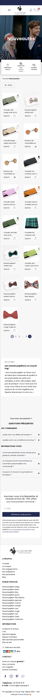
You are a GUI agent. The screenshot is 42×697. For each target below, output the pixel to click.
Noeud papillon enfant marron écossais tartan (10, 295)
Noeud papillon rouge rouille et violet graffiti (10, 325)
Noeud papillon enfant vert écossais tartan (10, 264)
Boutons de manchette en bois (30, 141)
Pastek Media (23, 694)
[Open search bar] (34, 10)
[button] (9, 10)
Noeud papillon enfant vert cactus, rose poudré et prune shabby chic (31, 111)
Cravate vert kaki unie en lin (10, 233)
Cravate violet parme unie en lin (9, 203)
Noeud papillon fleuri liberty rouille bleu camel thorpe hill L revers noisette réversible (31, 295)
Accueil (5, 79)
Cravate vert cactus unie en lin (31, 264)
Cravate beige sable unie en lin (10, 141)
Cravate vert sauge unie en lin (10, 111)
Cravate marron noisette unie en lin (31, 203)
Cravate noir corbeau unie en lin (31, 172)
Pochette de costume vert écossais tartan (31, 233)
